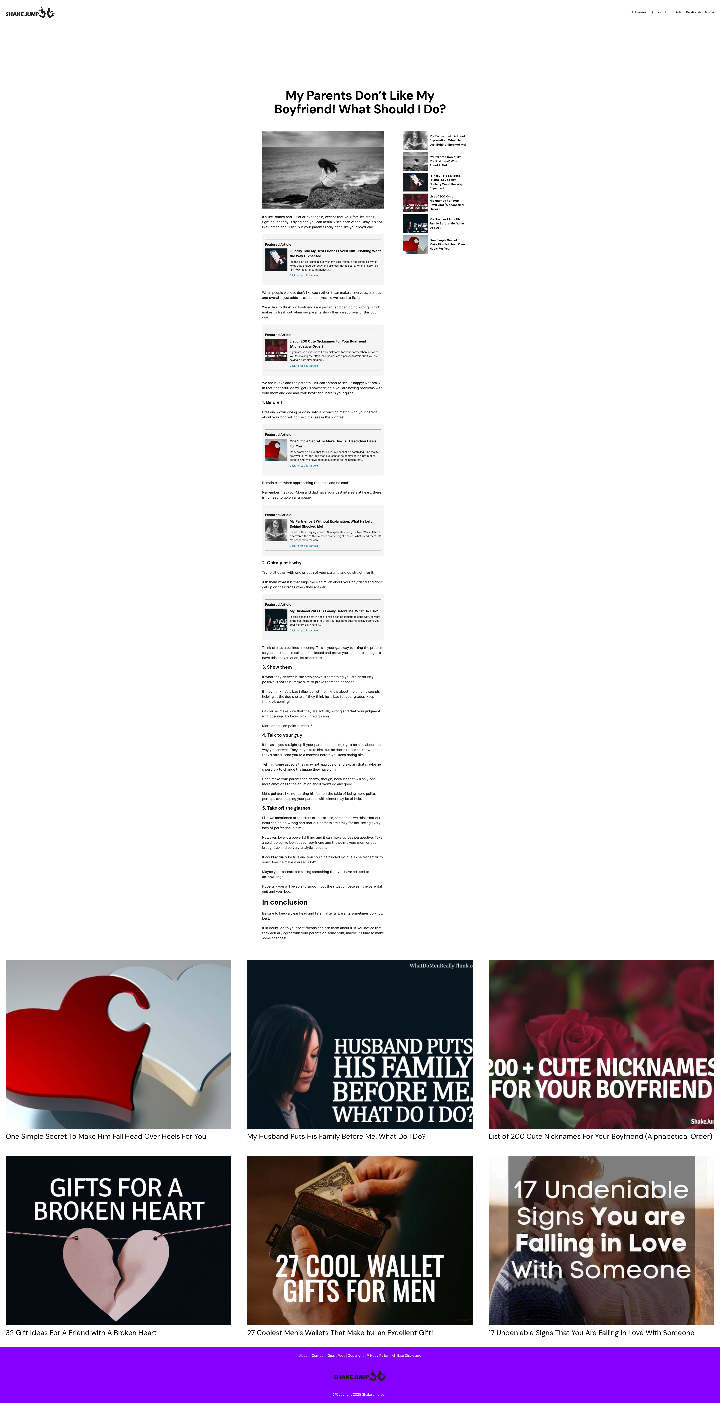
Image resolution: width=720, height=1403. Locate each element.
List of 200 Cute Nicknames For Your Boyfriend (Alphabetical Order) (447, 202)
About (304, 1355)
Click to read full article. (304, 275)
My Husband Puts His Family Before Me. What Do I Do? (334, 611)
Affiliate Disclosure (406, 1355)
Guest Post (336, 1355)
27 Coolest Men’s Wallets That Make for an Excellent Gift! (340, 1333)
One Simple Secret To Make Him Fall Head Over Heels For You (447, 244)
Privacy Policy (378, 1355)
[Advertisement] (360, 58)
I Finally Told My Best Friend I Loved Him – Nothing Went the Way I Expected (447, 182)
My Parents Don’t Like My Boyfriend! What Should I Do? (445, 161)
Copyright (356, 1355)
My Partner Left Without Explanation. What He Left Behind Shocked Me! (448, 140)
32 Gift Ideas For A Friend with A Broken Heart (81, 1333)
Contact (318, 1355)
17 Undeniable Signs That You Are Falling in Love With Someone (591, 1333)
